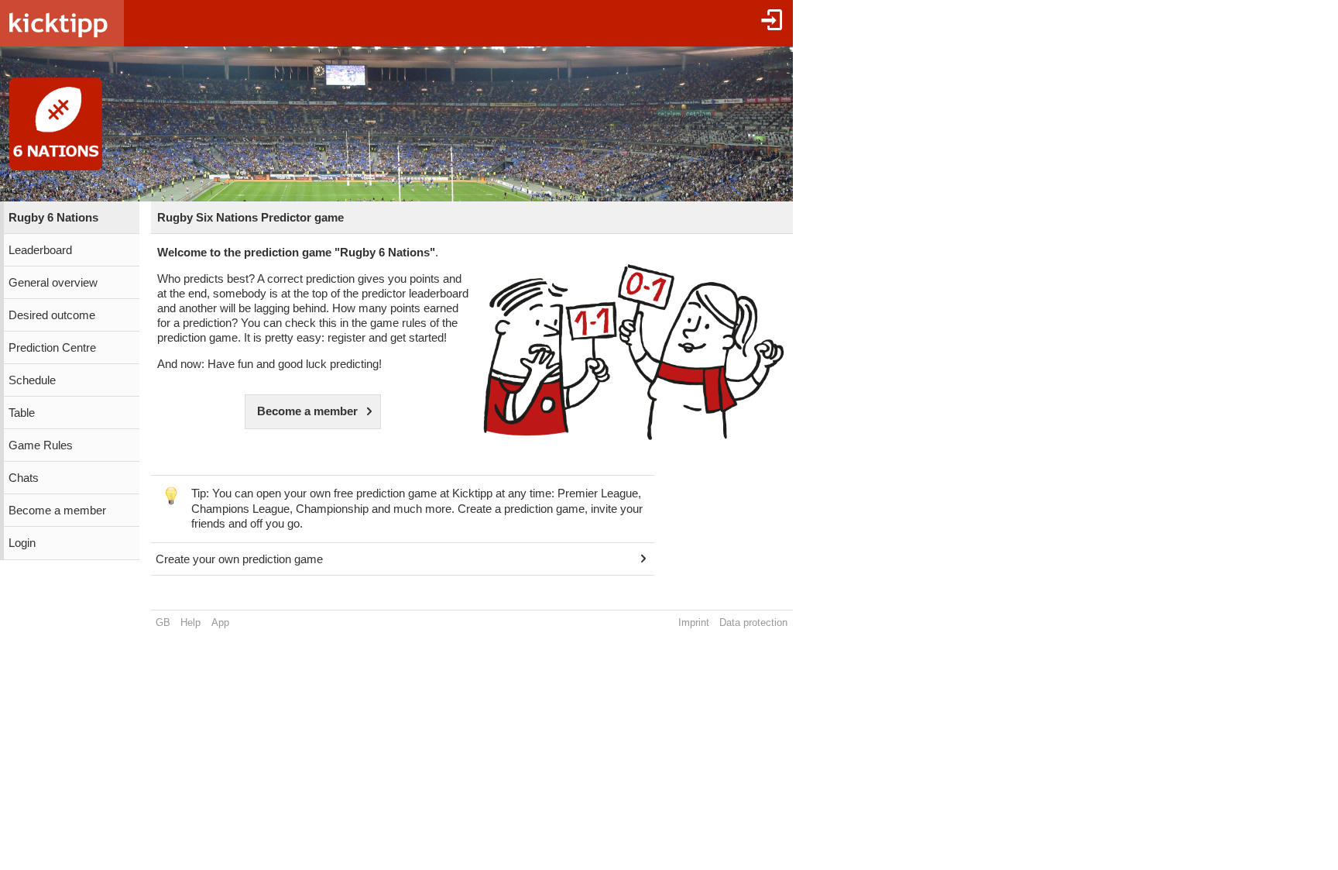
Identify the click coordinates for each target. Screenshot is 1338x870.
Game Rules (41, 445)
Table (22, 413)
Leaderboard (40, 250)
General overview (53, 283)
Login (22, 543)
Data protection (753, 622)
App (220, 622)
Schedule (32, 380)
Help (190, 622)
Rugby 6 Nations (53, 217)
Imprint (693, 622)
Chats (24, 478)
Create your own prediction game (239, 559)
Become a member (57, 510)
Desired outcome (52, 315)
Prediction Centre (52, 348)
